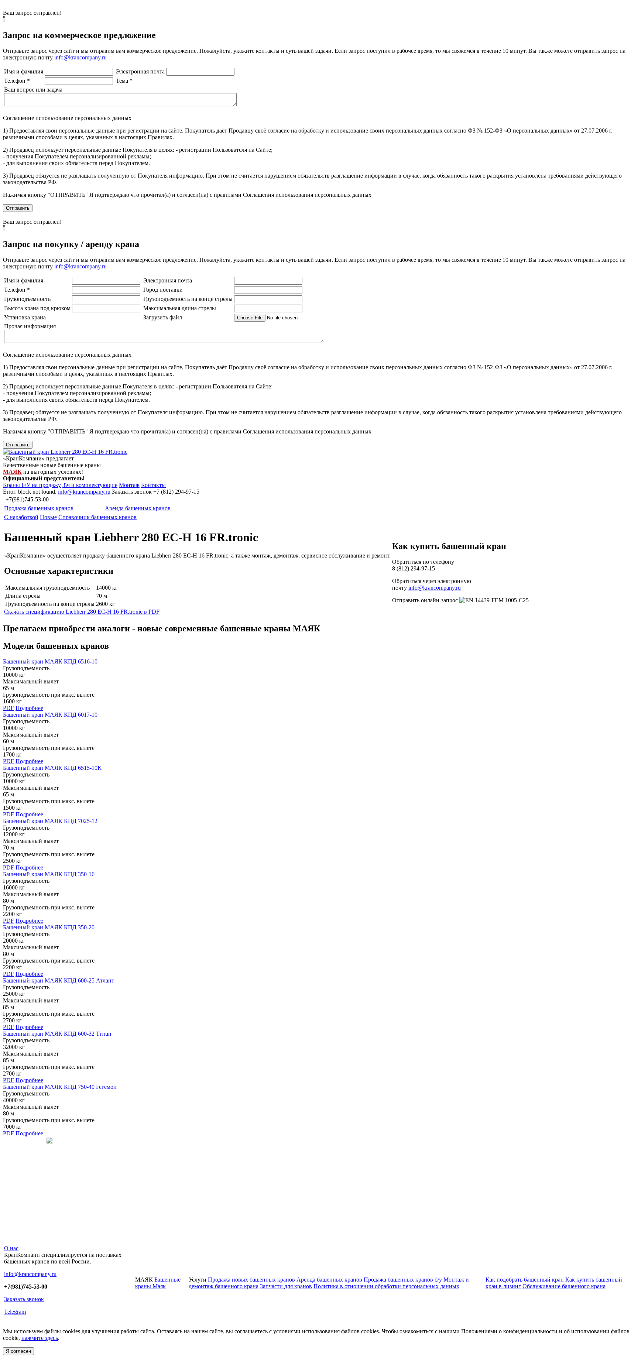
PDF (8, 708)
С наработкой (21, 517)
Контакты (153, 485)
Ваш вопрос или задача (33, 89)
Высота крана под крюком (37, 308)
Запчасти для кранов (286, 1286)
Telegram (15, 1312)
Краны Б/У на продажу (32, 485)
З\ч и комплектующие (89, 485)
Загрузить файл (162, 317)
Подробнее (29, 708)
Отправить (18, 208)
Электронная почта (140, 71)
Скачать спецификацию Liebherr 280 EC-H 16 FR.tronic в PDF (82, 611)
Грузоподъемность (27, 299)
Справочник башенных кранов (97, 517)
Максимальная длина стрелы (179, 308)
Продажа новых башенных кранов (251, 1279)
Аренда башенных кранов (138, 508)
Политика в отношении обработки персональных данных (386, 1286)
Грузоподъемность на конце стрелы (188, 299)
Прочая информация (30, 326)
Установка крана (25, 317)
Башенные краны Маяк (158, 1282)
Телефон (17, 81)
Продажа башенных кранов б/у (403, 1279)
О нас (11, 1248)
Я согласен (18, 1351)
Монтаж (129, 485)
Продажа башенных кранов (38, 508)
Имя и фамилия (23, 71)
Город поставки (163, 290)
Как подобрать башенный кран (525, 1279)
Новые (48, 517)
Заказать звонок (24, 1299)
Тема (124, 81)
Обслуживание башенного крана (564, 1286)
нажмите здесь (39, 1338)
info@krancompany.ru (80, 57)
